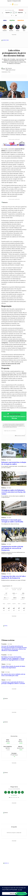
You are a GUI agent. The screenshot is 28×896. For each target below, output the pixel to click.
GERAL (5, 20)
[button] (10, 797)
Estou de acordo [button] (14, 893)
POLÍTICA (12, 20)
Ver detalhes (14, 795)
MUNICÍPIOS (21, 20)
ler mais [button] (20, 889)
